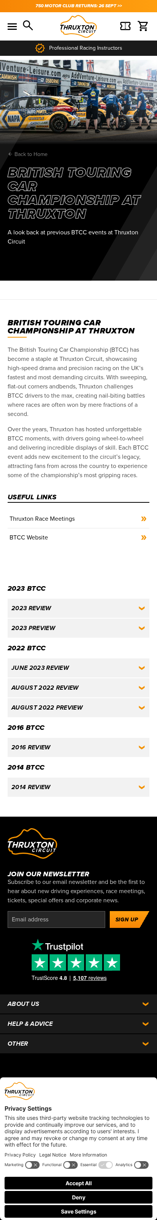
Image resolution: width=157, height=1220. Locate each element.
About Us (24, 1004)
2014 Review (31, 787)
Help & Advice (30, 1024)
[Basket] (143, 26)
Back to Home (30, 154)
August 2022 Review (45, 688)
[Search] (28, 26)
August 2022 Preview (47, 708)
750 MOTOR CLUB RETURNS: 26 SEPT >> (78, 6)
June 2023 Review (40, 668)
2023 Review (31, 608)
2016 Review (31, 747)
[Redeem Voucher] (125, 26)
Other (18, 1044)
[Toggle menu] (12, 26)
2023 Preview (33, 628)
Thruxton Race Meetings (42, 519)
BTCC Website (29, 537)
